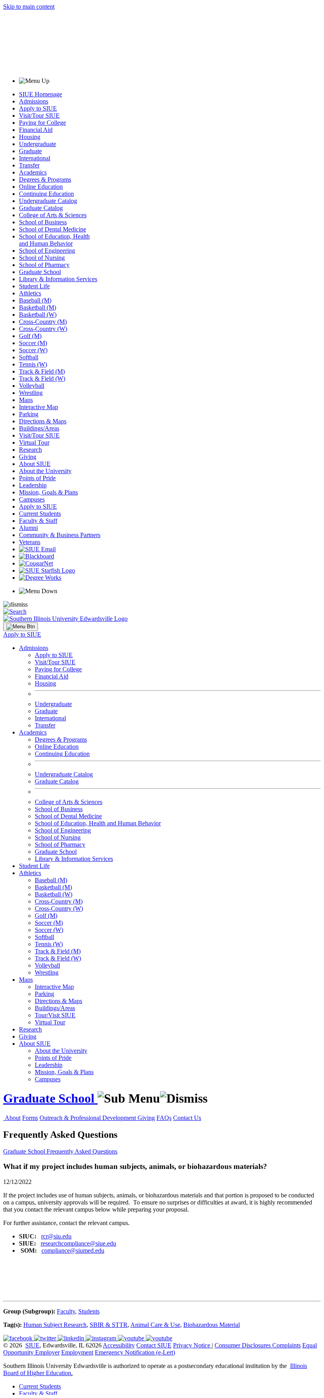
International (34, 158)
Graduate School (40, 272)
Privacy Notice (191, 1345)
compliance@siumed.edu (72, 1250)
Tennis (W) (33, 364)
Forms (30, 1117)
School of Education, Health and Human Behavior (54, 240)
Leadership (33, 485)
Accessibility (119, 1345)
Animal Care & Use (155, 1324)
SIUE (32, 1345)
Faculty (66, 1311)
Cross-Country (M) (43, 321)
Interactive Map (38, 407)
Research (30, 449)
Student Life (34, 286)
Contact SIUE (153, 1345)
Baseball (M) (35, 300)
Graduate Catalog (41, 208)
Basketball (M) (37, 307)
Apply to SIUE (38, 108)
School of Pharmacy (44, 264)
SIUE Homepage (40, 94)
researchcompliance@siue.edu (78, 1243)
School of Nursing (42, 257)
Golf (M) (30, 336)
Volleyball (31, 385)
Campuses (32, 499)
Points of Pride (37, 478)
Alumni (28, 527)
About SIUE (35, 463)
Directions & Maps (42, 421)
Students (89, 1311)
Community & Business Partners (59, 535)
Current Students (40, 513)
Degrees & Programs (45, 179)
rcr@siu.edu (56, 1236)
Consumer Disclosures (243, 1345)
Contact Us (187, 1117)
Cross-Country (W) (43, 328)
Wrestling (31, 392)
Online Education (41, 186)
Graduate (30, 151)
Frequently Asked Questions (82, 1151)
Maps (26, 399)
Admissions (33, 101)
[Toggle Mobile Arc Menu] (20, 626)
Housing (29, 136)
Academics (33, 172)
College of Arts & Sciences (53, 215)
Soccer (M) (33, 343)
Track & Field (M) (42, 371)
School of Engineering (47, 250)
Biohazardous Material (211, 1324)
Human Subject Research (55, 1324)
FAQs (163, 1117)
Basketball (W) (38, 314)
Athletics (30, 293)
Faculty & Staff (38, 520)
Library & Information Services (58, 279)
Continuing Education (46, 193)
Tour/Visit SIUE (55, 1015)
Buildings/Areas (39, 428)
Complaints (286, 1345)
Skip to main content (29, 6)
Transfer (29, 165)
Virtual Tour (34, 442)
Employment (77, 1352)
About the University (45, 471)
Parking (28, 414)
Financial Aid (36, 129)
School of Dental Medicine (52, 229)
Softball (28, 357)
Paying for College (42, 122)
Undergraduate (37, 144)
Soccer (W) (33, 350)
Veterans (29, 542)
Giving (27, 456)
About (13, 1117)
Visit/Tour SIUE (39, 115)
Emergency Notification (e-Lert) (135, 1352)
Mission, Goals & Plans (48, 492)
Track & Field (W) (42, 378)
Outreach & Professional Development (89, 1117)
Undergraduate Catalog (48, 200)
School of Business (43, 222)
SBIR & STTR (109, 1324)
